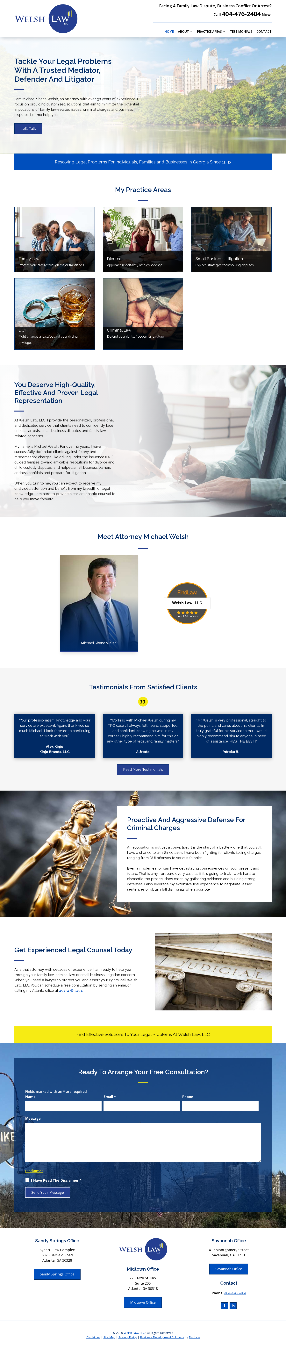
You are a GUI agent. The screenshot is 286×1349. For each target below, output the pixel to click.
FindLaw (194, 1337)
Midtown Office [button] (143, 1302)
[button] (282, 1321)
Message (33, 1118)
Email (110, 1096)
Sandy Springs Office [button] (57, 1274)
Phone (187, 1096)
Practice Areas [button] (209, 32)
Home (169, 32)
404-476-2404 (241, 14)
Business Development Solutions (162, 1337)
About (183, 32)
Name (30, 1096)
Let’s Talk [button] (28, 128)
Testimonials (241, 32)
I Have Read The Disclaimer (56, 1180)
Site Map (109, 1337)
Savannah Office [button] (228, 1268)
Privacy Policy (127, 1337)
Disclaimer (34, 1170)
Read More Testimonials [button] (143, 769)
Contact (264, 32)
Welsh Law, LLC (134, 1333)
